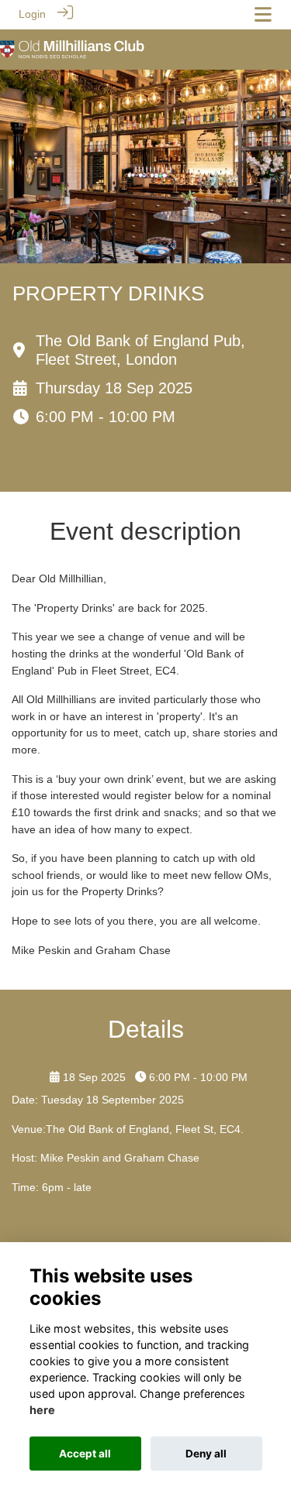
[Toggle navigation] (263, 14)
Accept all (85, 1453)
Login (32, 14)
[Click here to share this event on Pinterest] (109, 451)
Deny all (206, 1453)
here (42, 1409)
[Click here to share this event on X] (51, 451)
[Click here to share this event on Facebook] (22, 451)
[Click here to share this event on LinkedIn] (79, 451)
